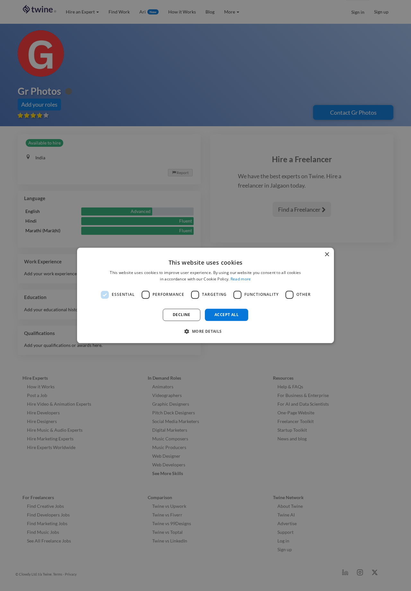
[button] (205, 331)
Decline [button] (181, 314)
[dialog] (205, 295)
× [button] (326, 254)
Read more (241, 279)
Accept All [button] (226, 314)
